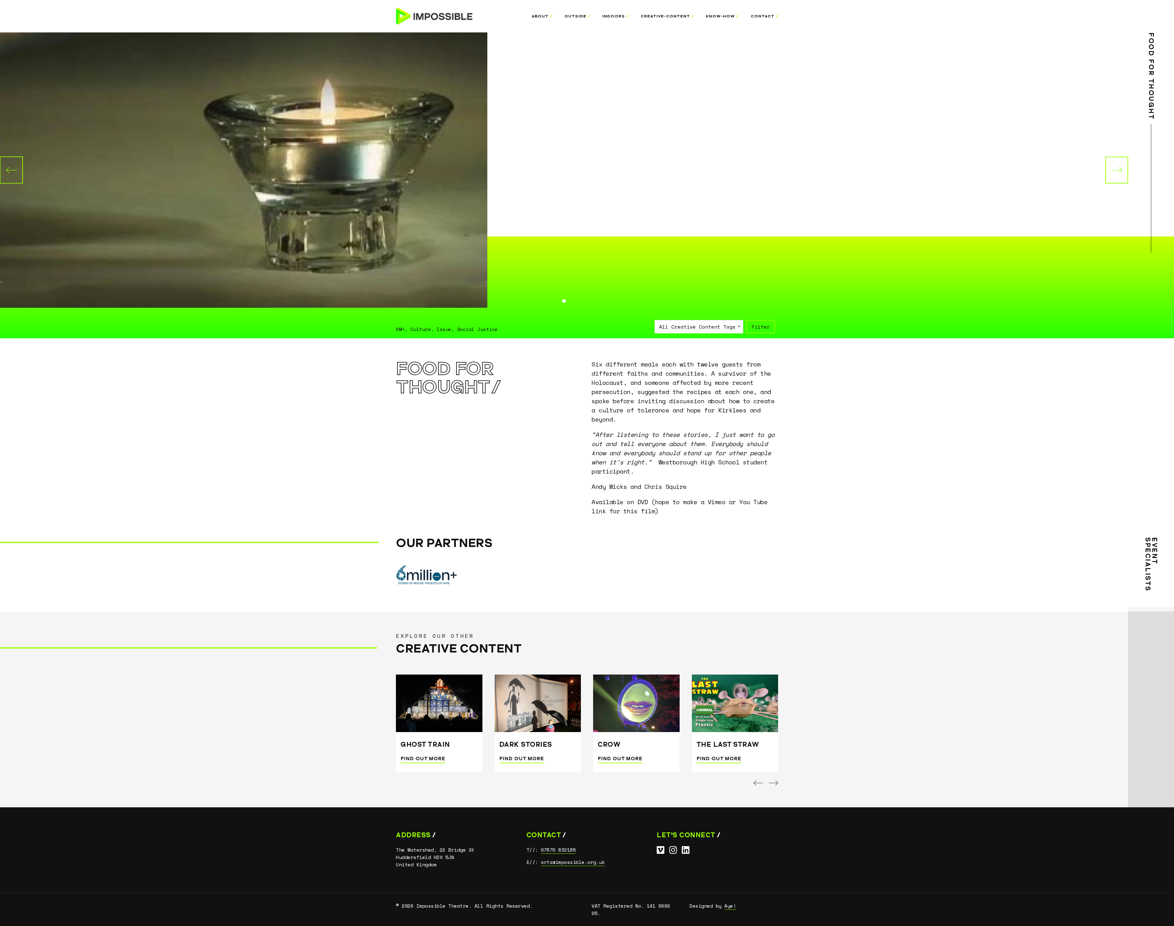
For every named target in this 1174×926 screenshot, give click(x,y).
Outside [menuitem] (575, 16)
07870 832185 (558, 849)
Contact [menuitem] (762, 16)
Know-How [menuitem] (720, 16)
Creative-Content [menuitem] (665, 16)
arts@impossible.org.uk (573, 862)
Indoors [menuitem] (613, 16)
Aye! (730, 905)
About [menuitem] (540, 16)
